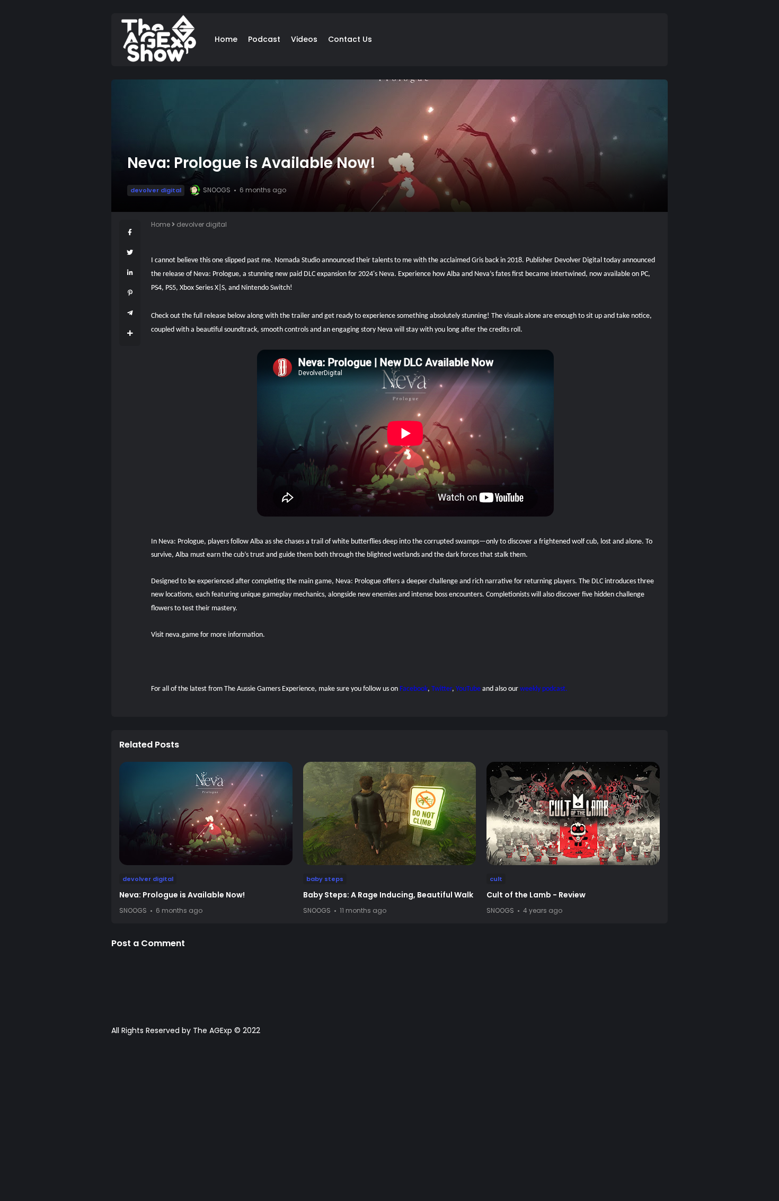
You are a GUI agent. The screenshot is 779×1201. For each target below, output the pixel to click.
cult (496, 879)
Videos (304, 39)
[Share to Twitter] (130, 252)
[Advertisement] (389, 1123)
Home (226, 39)
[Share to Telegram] (130, 312)
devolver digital (155, 190)
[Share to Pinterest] (130, 292)
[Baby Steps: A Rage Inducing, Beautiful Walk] (389, 813)
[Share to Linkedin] (130, 272)
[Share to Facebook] (130, 232)
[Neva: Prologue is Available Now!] (206, 813)
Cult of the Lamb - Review (536, 894)
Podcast (264, 39)
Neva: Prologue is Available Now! (182, 894)
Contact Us (350, 39)
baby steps (324, 879)
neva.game (182, 635)
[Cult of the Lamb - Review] (573, 813)
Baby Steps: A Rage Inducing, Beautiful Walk (388, 894)
